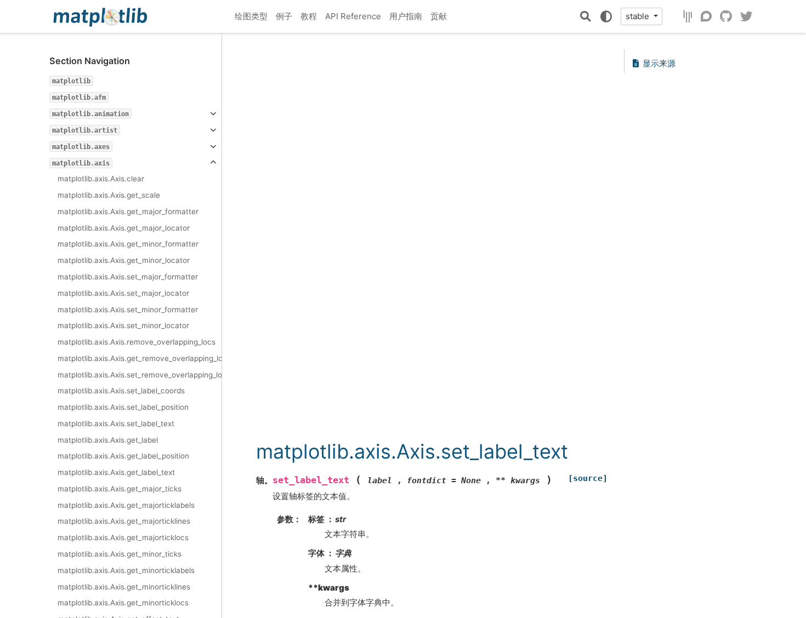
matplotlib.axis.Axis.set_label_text (116, 423)
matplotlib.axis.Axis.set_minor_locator (123, 325)
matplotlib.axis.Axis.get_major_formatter (128, 211)
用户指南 (405, 16)
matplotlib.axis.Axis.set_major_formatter (128, 276)
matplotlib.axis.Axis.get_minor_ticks (119, 554)
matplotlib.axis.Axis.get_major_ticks (119, 488)
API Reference (353, 16)
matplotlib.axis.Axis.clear (101, 178)
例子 (284, 16)
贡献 (438, 16)
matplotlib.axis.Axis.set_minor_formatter (128, 309)
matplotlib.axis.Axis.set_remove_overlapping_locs (140, 374)
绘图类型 (251, 16)
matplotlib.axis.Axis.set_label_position (123, 407)
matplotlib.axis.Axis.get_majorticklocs (123, 537)
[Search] (586, 16)
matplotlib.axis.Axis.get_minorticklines (124, 586)
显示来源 (659, 63)
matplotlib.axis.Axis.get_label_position (123, 455)
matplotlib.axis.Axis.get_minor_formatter (128, 243)
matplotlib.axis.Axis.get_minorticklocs (123, 602)
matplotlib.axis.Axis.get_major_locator (124, 228)
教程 (308, 16)
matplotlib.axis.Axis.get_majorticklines (124, 521)
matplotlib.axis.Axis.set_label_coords (121, 390)
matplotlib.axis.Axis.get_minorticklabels (126, 570)
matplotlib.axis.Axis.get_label (108, 440)
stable (638, 16)
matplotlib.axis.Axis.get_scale (109, 195)
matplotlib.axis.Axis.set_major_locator (123, 293)
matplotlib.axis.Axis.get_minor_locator (124, 260)
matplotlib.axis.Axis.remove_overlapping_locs (136, 341)
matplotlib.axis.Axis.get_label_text (116, 472)
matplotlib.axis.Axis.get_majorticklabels (126, 505)
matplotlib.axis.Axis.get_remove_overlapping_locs (140, 358)
